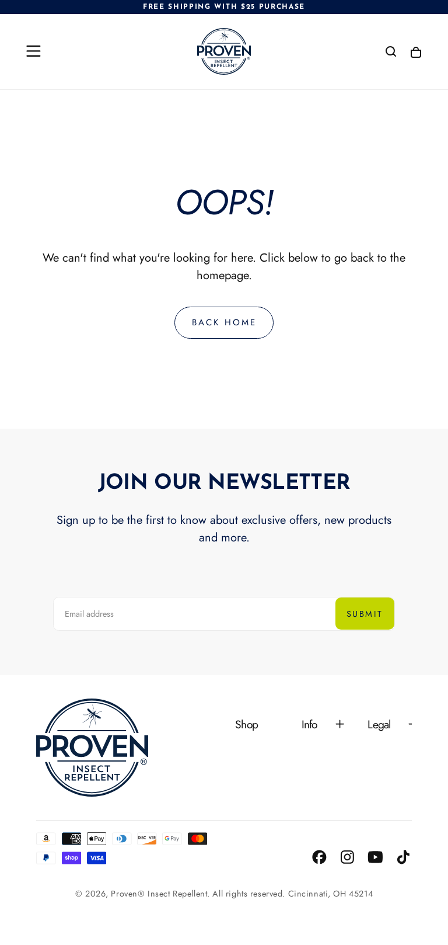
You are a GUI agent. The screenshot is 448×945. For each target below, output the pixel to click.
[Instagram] (347, 857)
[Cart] (416, 52)
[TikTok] (403, 857)
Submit (364, 614)
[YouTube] (375, 857)
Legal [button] (379, 724)
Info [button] (309, 724)
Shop (246, 724)
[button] (33, 51)
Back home (224, 322)
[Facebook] (319, 857)
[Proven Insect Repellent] (92, 747)
